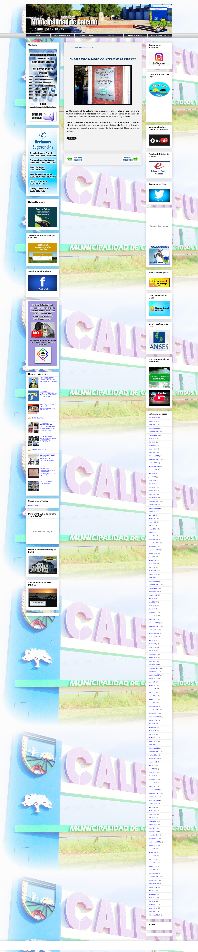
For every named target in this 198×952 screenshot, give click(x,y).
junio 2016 (152, 727)
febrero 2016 (153, 741)
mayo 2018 (152, 647)
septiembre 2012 (154, 883)
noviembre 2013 (154, 835)
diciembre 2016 (154, 706)
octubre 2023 (153, 435)
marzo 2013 (153, 863)
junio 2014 (152, 810)
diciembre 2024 (154, 417)
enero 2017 (152, 703)
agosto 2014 (153, 803)
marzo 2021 (153, 529)
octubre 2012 (153, 880)
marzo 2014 (153, 821)
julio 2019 (152, 598)
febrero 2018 (153, 657)
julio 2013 (152, 849)
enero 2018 (152, 661)
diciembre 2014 (154, 790)
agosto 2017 (153, 678)
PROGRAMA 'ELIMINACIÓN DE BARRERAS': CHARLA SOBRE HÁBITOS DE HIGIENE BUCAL (47, 426)
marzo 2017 (153, 696)
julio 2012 (152, 890)
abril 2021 (152, 525)
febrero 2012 (153, 908)
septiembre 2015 (154, 758)
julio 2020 (152, 557)
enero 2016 (152, 744)
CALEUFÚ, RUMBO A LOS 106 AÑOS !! (47, 482)
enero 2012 (152, 911)
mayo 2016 (152, 730)
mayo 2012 (152, 897)
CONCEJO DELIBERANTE (63, 36)
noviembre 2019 (154, 584)
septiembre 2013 (154, 842)
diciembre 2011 (154, 915)
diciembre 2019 (154, 581)
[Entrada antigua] (130, 161)
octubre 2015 (153, 755)
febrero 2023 (153, 449)
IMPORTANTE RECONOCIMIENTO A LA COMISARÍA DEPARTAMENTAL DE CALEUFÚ (47, 472)
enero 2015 (152, 786)
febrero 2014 (153, 824)
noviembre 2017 (154, 668)
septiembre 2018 (154, 633)
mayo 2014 (152, 814)
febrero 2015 (153, 783)
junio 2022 (152, 477)
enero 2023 (152, 452)
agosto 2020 (153, 553)
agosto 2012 (153, 887)
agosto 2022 (153, 470)
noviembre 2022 (154, 459)
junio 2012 (152, 894)
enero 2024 (152, 424)
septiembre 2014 (154, 800)
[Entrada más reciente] (74, 161)
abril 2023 (152, 442)
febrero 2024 (153, 421)
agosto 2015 (153, 762)
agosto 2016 (153, 720)
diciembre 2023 (154, 428)
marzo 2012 (153, 904)
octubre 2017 (153, 671)
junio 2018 (152, 644)
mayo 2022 (152, 480)
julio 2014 (152, 807)
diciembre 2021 (154, 497)
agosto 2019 (153, 595)
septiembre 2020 (154, 550)
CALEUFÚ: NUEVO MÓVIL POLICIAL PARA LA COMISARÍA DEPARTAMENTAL (48, 439)
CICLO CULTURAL (38, 418)
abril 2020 (152, 567)
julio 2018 (152, 640)
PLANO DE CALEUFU (135, 36)
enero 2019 (152, 619)
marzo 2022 (153, 487)
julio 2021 (152, 515)
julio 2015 (152, 765)
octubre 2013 (153, 838)
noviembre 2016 (154, 710)
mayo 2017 (152, 689)
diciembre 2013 (154, 831)
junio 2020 (152, 560)
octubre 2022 (153, 463)
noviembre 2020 (154, 543)
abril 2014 (152, 817)
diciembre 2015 (154, 748)
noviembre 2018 (154, 626)
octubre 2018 (153, 630)
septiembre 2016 (154, 717)
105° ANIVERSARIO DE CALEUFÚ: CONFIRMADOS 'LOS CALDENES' (48, 407)
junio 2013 (152, 852)
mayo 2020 (152, 564)
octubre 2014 (153, 797)
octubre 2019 (153, 588)
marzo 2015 (153, 779)
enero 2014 (152, 828)
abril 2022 (152, 484)
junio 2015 (152, 769)
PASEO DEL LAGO (86, 36)
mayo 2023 (152, 438)
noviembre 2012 (154, 877)
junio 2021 (152, 518)
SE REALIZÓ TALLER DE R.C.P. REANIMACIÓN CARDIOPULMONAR (47, 457)
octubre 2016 (153, 713)
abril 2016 (152, 734)
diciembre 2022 (154, 456)
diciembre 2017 (154, 664)
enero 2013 (152, 870)
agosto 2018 (153, 637)
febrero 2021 (153, 532)
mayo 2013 (152, 856)
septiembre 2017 (154, 675)
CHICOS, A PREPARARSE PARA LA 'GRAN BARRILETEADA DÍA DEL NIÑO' (48, 394)
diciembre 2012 (154, 873)
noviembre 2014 (154, 793)
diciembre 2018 (154, 623)
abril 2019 (152, 609)
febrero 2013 (153, 866)
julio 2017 (152, 682)
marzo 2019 (153, 612)
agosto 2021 (153, 511)
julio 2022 (152, 473)
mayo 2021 (152, 522)
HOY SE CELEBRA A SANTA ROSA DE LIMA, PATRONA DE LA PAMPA (48, 379)
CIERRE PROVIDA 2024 (40, 450)
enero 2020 (152, 577)
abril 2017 (152, 692)
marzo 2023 (153, 445)
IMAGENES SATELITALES (160, 36)
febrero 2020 (153, 574)
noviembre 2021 (154, 501)
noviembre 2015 (154, 751)
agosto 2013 (153, 845)
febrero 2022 (153, 491)
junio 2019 (152, 602)
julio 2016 (152, 724)
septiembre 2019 (154, 591)
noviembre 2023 (154, 431)
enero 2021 (152, 536)
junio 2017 (152, 685)
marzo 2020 (153, 570)
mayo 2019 (152, 605)
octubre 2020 (153, 546)
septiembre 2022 (154, 466)
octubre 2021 (153, 504)
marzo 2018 (153, 654)
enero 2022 (152, 494)
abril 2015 (152, 776)
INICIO (38, 36)
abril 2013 (152, 859)
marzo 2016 (153, 737)
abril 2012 (152, 901)
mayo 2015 (152, 772)
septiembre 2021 (154, 508)
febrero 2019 (153, 616)
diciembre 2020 (154, 539)
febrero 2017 (153, 699)
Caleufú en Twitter (34, 505)
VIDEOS (111, 36)
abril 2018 (152, 650)
